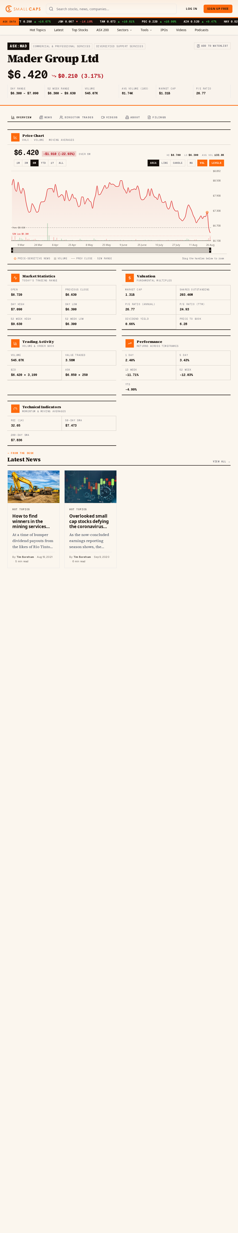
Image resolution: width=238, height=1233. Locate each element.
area (153, 162)
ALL (61, 162)
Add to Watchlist (214, 45)
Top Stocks (80, 30)
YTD (43, 162)
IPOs (164, 30)
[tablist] (119, 117)
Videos (181, 30)
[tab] (21, 117)
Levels (216, 162)
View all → (222, 461)
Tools (145, 30)
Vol (202, 162)
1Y (52, 162)
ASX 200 (102, 30)
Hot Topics (38, 30)
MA (191, 162)
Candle (178, 162)
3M (26, 162)
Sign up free (218, 9)
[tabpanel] (119, 348)
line (165, 162)
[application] (119, 211)
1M (18, 162)
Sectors (123, 30)
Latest (58, 30)
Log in (191, 9)
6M (34, 162)
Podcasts (201, 30)
